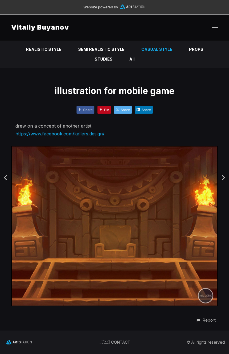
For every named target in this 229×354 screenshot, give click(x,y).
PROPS (196, 49)
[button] (206, 320)
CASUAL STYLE (156, 49)
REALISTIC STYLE (43, 49)
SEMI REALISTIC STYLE (101, 49)
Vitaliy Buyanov (40, 27)
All (132, 59)
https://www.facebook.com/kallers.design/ (59, 134)
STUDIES (104, 59)
